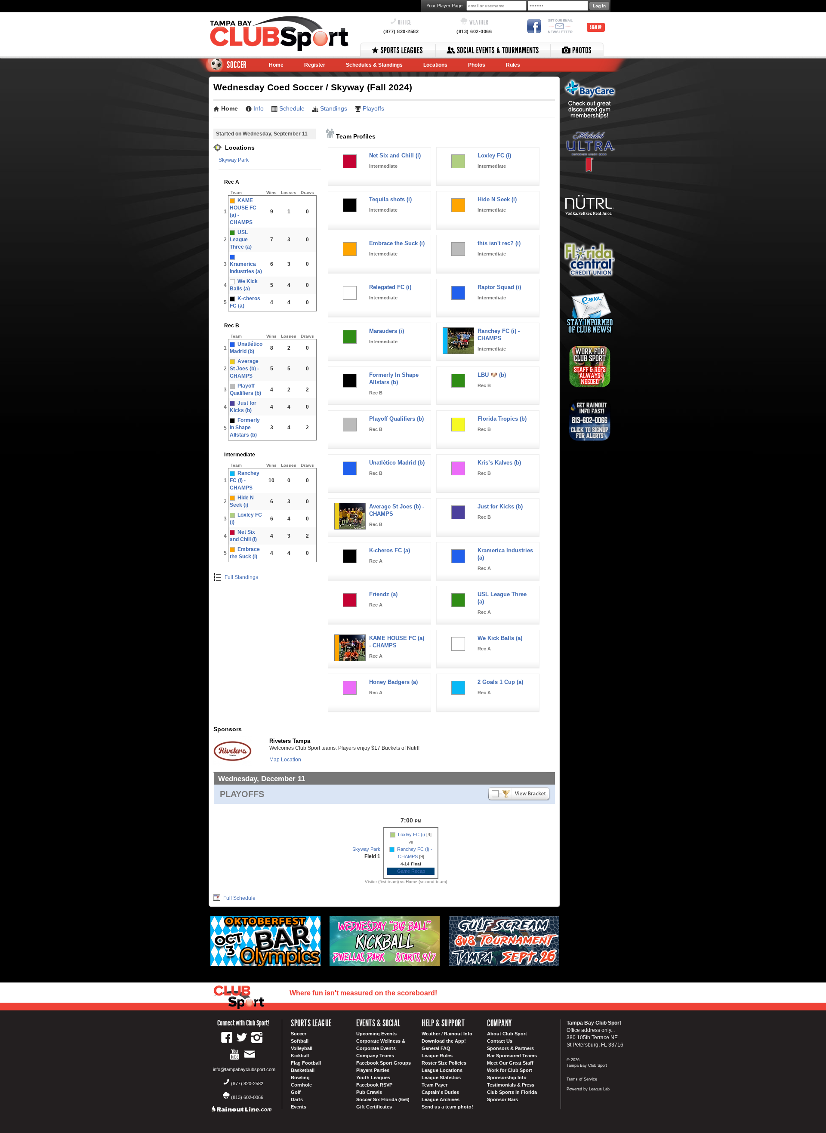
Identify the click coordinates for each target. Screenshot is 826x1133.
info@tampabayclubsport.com (244, 1069)
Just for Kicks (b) (500, 506)
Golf (296, 1092)
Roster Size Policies (444, 1062)
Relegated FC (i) (390, 287)
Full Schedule (239, 898)
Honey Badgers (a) (393, 682)
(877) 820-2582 (401, 31)
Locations (435, 65)
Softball (299, 1041)
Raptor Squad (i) (499, 287)
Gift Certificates (374, 1106)
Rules (513, 65)
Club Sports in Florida (512, 1092)
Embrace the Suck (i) (397, 243)
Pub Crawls (369, 1092)
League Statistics (441, 1077)
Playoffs (373, 108)
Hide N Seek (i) (497, 199)
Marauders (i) (386, 331)
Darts (297, 1099)
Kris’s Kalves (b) (499, 462)
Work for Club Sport (509, 1070)
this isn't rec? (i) (499, 243)
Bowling (300, 1077)
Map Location (285, 760)
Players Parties (372, 1070)
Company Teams (375, 1055)
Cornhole (301, 1084)
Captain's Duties (440, 1092)
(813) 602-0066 (474, 31)
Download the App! (444, 1041)
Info (258, 108)
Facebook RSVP (374, 1084)
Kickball (300, 1055)
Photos (476, 65)
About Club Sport (507, 1033)
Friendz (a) (383, 594)
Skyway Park (234, 160)
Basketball (302, 1070)
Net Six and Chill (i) (395, 155)
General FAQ (436, 1048)
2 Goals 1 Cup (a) (500, 682)
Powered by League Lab (588, 1089)
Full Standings (240, 577)
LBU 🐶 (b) (492, 375)
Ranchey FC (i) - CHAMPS (244, 480)
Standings (333, 108)
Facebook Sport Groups (383, 1062)
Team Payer (434, 1084)
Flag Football (306, 1062)
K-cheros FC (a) (389, 550)
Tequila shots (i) (390, 199)
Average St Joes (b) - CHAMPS (244, 368)
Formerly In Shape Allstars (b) (245, 427)
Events (298, 1106)
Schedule (292, 108)
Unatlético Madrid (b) (397, 462)
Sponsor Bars (502, 1099)
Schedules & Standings (374, 65)
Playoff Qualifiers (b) (396, 419)
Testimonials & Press (510, 1084)
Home (276, 65)
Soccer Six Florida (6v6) (383, 1099)
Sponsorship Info (507, 1077)
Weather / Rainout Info (447, 1033)
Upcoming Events (376, 1033)
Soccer (298, 1033)
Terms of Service (582, 1079)
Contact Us (499, 1041)
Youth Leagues (373, 1077)
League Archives (440, 1099)
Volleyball (301, 1048)
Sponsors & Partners (510, 1048)
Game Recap (411, 871)
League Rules (437, 1055)
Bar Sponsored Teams (512, 1055)
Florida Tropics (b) (502, 419)
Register (314, 65)
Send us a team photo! (447, 1106)
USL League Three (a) (241, 239)
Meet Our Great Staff (510, 1062)
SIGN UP (596, 27)
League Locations (442, 1070)
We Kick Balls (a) (500, 638)
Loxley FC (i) (494, 155)
